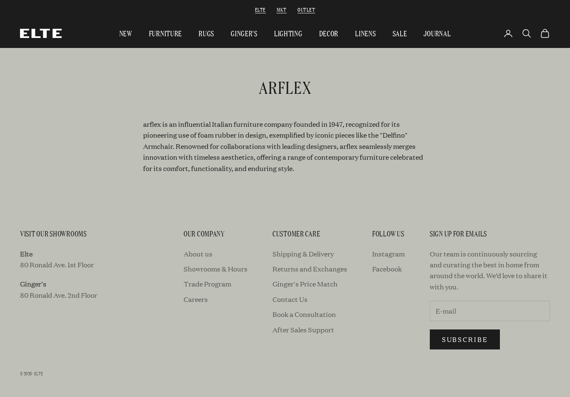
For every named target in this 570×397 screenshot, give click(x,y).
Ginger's (244, 33)
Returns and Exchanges (309, 269)
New (125, 33)
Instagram (388, 254)
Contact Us (290, 299)
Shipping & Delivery (303, 254)
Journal (437, 33)
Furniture (165, 33)
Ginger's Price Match (305, 284)
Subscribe (465, 339)
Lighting (288, 33)
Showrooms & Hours (215, 269)
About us (198, 254)
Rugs (206, 33)
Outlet (306, 9)
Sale (400, 33)
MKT (281, 9)
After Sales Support (303, 329)
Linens (365, 33)
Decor (329, 33)
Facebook (387, 269)
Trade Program (207, 284)
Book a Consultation (304, 314)
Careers (196, 299)
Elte (260, 9)
